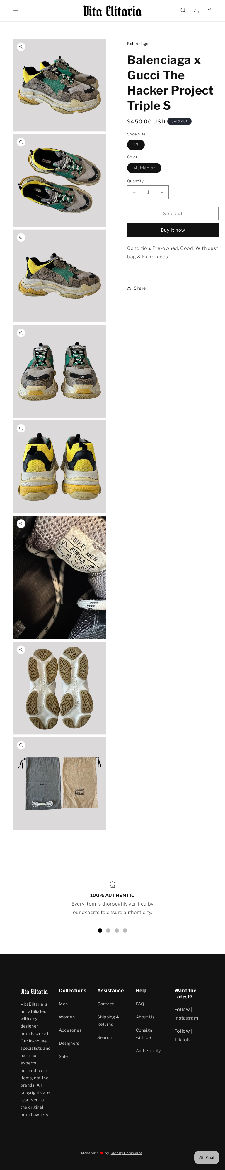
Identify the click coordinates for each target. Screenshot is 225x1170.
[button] (15, 10)
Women (67, 1016)
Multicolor (147, 169)
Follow (182, 1009)
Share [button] (140, 288)
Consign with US (144, 1034)
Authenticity (148, 1050)
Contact (105, 1003)
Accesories (70, 1030)
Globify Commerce (126, 1153)
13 (139, 146)
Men (63, 1003)
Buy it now (173, 230)
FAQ (140, 1003)
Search (104, 1037)
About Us (145, 1016)
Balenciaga (138, 43)
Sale (63, 1056)
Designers (69, 1043)
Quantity (135, 180)
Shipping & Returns (108, 1020)
